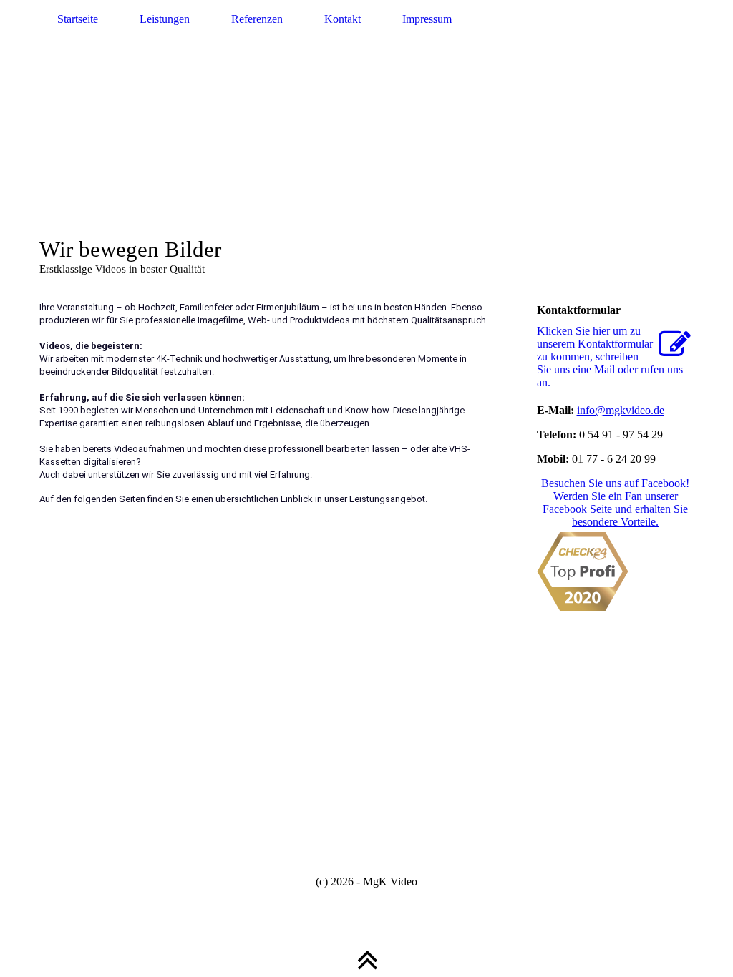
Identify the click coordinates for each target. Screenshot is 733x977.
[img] (366, 143)
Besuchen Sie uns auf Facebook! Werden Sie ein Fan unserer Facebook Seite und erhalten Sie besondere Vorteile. (615, 502)
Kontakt (342, 19)
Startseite (77, 19)
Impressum (427, 19)
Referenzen (257, 19)
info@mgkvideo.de (620, 410)
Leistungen (165, 19)
